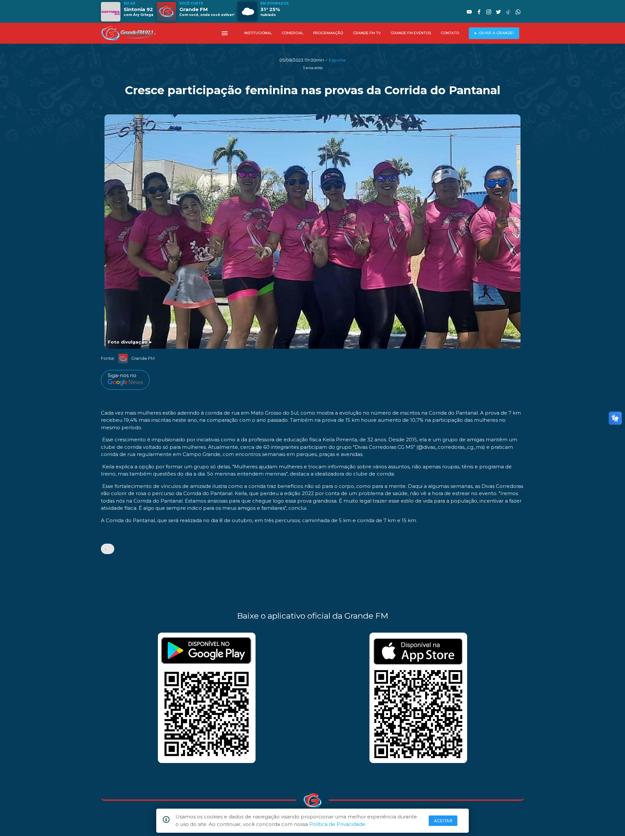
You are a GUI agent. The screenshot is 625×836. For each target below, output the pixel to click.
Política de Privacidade (337, 824)
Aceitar (443, 820)
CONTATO (450, 33)
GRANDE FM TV (367, 33)
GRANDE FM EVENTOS (411, 33)
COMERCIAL (292, 33)
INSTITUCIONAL (258, 33)
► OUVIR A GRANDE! (494, 33)
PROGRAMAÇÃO (328, 33)
